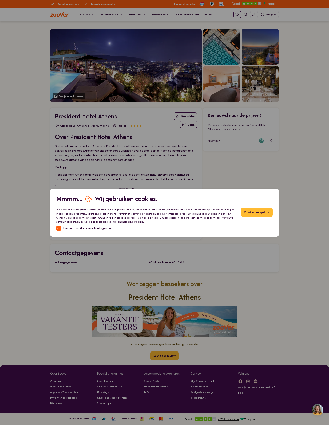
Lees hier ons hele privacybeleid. (125, 221)
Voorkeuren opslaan (257, 212)
